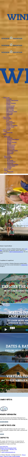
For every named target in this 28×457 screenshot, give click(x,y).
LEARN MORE (4, 421)
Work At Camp (8, 456)
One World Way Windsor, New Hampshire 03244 (8, 447)
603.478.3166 (4, 449)
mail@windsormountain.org (8, 452)
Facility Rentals (16, 456)
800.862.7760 (13, 449)
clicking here (24, 265)
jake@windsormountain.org (16, 251)
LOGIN (2, 434)
